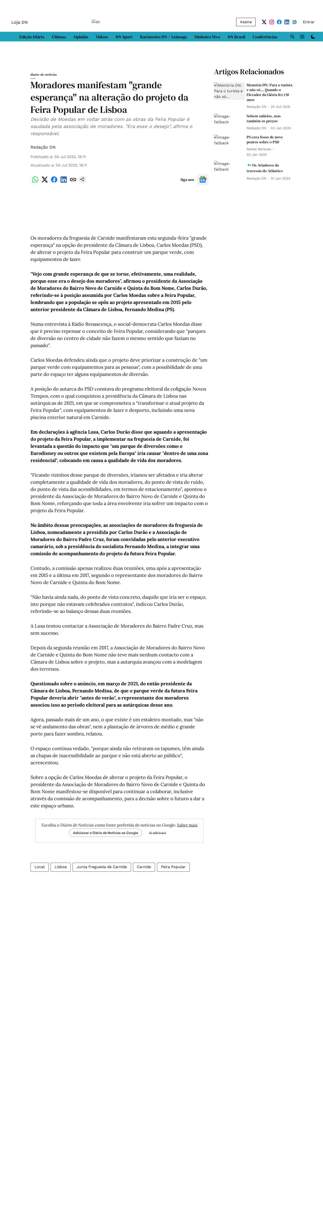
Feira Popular (173, 867)
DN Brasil (236, 37)
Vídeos (102, 37)
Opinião (81, 37)
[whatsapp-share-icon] (35, 182)
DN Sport (124, 37)
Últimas (59, 37)
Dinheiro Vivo (207, 37)
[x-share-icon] (44, 182)
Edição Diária (31, 37)
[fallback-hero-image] (229, 91)
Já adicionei (157, 833)
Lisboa (61, 867)
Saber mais (187, 825)
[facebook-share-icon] (54, 182)
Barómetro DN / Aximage (163, 37)
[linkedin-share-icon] (63, 182)
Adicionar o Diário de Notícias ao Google (105, 833)
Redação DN (43, 147)
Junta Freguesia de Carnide (102, 867)
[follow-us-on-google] (202, 179)
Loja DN (19, 22)
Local (40, 867)
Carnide (144, 867)
